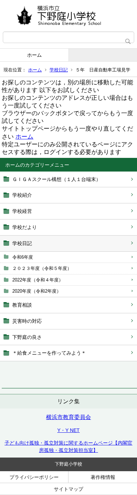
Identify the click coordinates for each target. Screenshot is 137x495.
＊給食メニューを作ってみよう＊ (49, 353)
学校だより (24, 227)
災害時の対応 (27, 321)
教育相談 (22, 305)
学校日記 (59, 69)
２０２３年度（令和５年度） (42, 268)
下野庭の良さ (27, 337)
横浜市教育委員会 (68, 417)
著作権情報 (103, 477)
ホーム (34, 55)
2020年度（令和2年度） (36, 291)
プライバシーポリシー (34, 477)
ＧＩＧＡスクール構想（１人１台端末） (56, 179)
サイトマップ (68, 489)
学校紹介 (22, 195)
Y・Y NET (68, 430)
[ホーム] (68, 15)
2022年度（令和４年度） (37, 280)
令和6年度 (22, 257)
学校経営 (22, 211)
